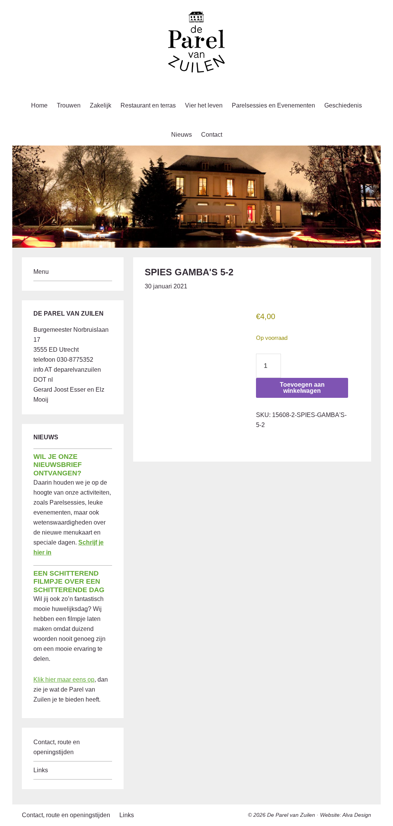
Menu (41, 271)
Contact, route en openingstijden (66, 815)
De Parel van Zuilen (291, 815)
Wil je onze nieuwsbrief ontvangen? (57, 465)
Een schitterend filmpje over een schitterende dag (68, 581)
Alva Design (356, 815)
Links (40, 770)
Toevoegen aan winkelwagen (302, 387)
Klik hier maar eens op (63, 679)
